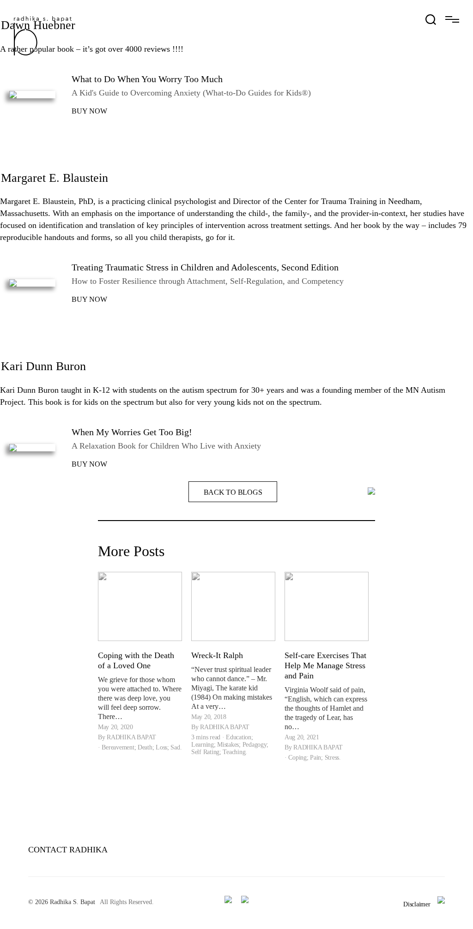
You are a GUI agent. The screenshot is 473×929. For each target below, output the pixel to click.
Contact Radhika (68, 849)
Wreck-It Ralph (217, 655)
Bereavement (118, 747)
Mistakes (228, 744)
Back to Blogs (233, 492)
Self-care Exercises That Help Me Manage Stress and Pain (325, 665)
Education (238, 737)
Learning (202, 744)
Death (145, 747)
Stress (332, 757)
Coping (297, 757)
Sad (175, 747)
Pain (315, 757)
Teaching (234, 752)
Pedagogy (255, 744)
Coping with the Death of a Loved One (136, 660)
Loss (161, 747)
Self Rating (205, 752)
